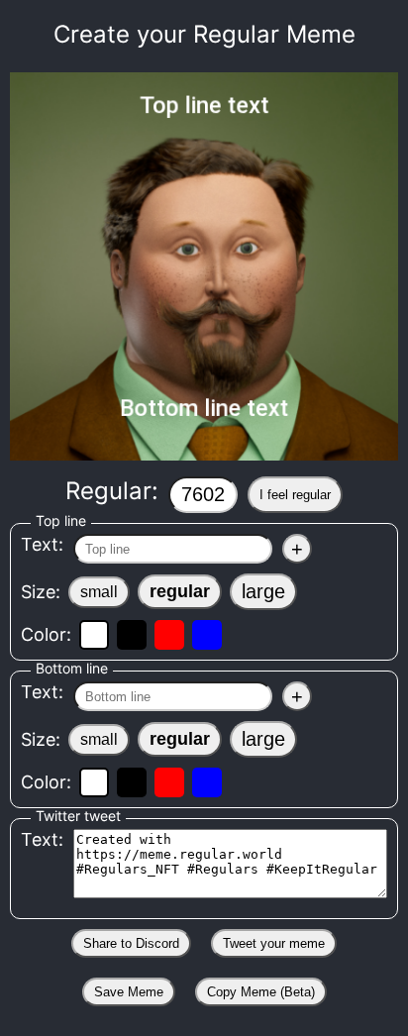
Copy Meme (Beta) (261, 991)
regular (180, 591)
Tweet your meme (274, 943)
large (263, 591)
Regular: (198, 490)
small (99, 591)
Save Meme (128, 991)
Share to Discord (131, 943)
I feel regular (295, 494)
